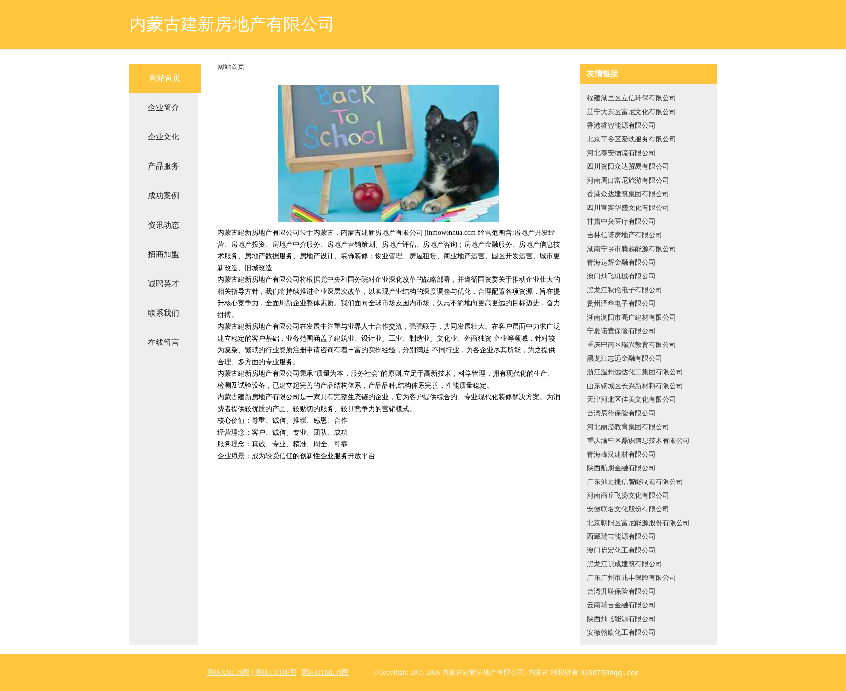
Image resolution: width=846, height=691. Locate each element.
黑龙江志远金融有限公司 (624, 358)
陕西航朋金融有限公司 (621, 468)
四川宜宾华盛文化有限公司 (628, 207)
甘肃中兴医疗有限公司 (621, 221)
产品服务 (163, 166)
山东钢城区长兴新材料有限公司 (635, 386)
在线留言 (163, 342)
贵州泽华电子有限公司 (621, 303)
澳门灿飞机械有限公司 (621, 276)
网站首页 (165, 78)
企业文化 (163, 137)
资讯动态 (163, 225)
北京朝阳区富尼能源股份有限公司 (638, 523)
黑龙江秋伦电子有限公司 (624, 290)
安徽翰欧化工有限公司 (621, 632)
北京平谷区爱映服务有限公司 (631, 139)
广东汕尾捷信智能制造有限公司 (635, 481)
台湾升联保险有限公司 (621, 591)
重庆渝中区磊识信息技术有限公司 (638, 440)
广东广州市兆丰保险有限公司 (631, 577)
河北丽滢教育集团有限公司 (628, 427)
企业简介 (163, 107)
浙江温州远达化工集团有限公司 (635, 372)
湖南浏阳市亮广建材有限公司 (631, 317)
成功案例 (163, 195)
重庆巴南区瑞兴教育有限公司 (631, 344)
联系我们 (163, 313)
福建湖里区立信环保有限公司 (631, 98)
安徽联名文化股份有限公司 (628, 509)
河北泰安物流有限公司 (621, 153)
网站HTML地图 (325, 672)
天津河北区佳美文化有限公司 (631, 399)
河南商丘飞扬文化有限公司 (628, 495)
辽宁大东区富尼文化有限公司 (631, 111)
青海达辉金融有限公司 (621, 262)
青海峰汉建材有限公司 (621, 454)
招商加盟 (163, 254)
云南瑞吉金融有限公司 (621, 605)
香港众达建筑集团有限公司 (628, 194)
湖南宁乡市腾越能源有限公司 (631, 249)
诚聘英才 (163, 283)
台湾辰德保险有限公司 (621, 413)
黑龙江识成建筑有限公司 (624, 564)
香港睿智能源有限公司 (621, 125)
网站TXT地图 (275, 672)
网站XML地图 (228, 672)
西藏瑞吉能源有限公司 (621, 536)
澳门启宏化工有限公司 (621, 550)
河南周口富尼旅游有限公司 (628, 180)
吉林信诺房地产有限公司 (624, 235)
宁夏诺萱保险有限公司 (621, 331)
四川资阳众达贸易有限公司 (628, 166)
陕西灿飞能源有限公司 (621, 618)
